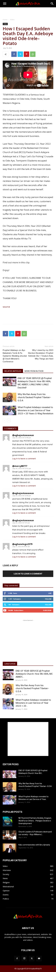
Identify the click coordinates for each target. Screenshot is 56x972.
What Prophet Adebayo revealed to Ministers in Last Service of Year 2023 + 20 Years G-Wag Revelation (35, 410)
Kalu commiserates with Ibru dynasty (34, 845)
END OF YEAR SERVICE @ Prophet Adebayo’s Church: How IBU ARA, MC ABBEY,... (34, 673)
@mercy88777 (19, 466)
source (6, 306)
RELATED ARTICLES (12, 371)
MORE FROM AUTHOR (34, 371)
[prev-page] (4, 420)
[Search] (52, 3)
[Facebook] (14, 54)
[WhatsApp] (32, 54)
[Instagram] (24, 958)
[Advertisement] (28, 12)
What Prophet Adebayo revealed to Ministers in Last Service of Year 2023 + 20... (33, 703)
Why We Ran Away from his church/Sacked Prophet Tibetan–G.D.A (34, 397)
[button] (4, 3)
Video (12, 19)
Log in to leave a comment (24, 458)
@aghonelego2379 (22, 544)
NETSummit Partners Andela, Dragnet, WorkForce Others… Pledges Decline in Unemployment (35, 821)
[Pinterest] (26, 54)
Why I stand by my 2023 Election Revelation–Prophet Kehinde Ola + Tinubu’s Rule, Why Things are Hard (40, 354)
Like (49, 593)
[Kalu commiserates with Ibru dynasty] (9, 848)
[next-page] (8, 420)
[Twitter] (20, 54)
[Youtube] (39, 958)
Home (5, 19)
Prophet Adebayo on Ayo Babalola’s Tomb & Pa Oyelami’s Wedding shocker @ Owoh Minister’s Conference (15, 356)
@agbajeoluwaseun (23, 435)
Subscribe (47, 610)
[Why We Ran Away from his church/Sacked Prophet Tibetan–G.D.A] (9, 397)
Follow (48, 599)
